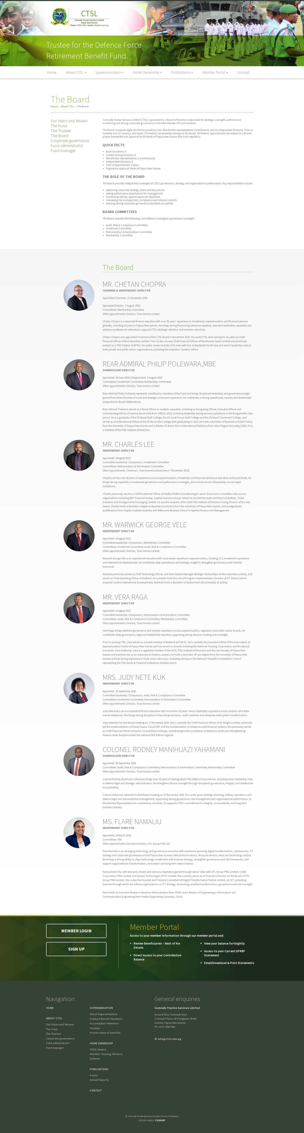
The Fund (59, 125)
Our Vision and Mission (69, 120)
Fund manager (63, 150)
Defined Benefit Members (106, 1019)
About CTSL (67, 106)
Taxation (95, 1028)
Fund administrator (67, 145)
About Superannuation (103, 1014)
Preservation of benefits (105, 1033)
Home (54, 106)
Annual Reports (99, 1080)
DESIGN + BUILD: (152, 1120)
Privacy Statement (169, 1116)
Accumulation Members (104, 1023)
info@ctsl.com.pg (169, 1039)
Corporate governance (70, 140)
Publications (99, 1069)
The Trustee (61, 130)
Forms (94, 1075)
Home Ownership (101, 1043)
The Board (60, 135)
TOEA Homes (98, 1049)
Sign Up (76, 949)
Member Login (76, 931)
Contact (96, 1090)
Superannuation (101, 1008)
